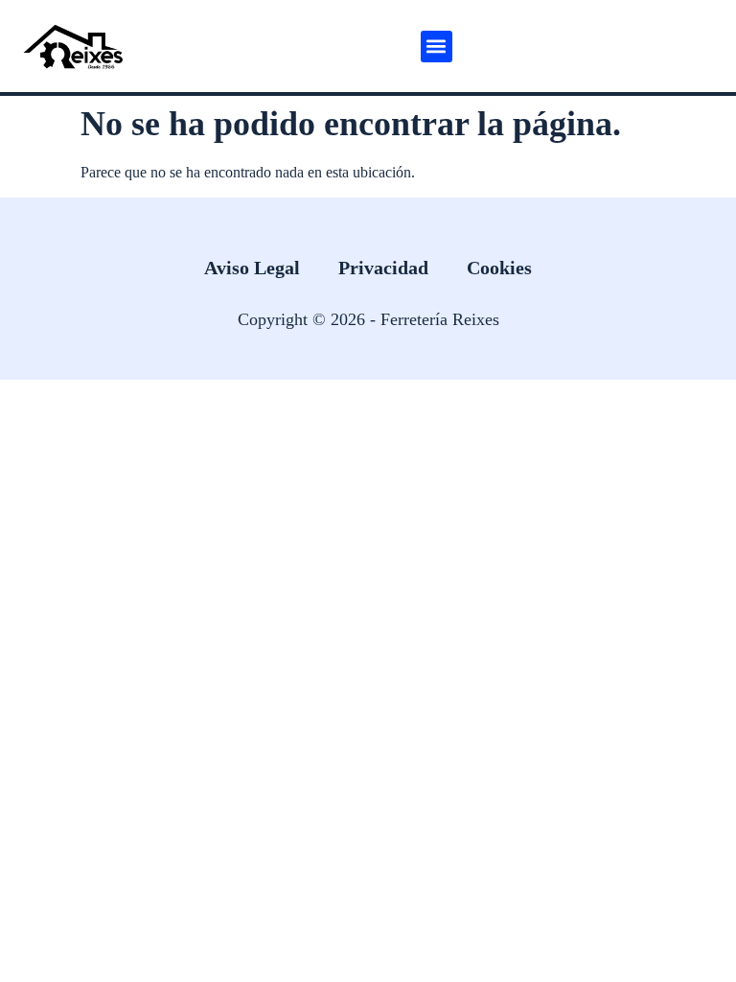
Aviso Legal (252, 267)
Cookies (499, 267)
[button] (436, 46)
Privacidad (383, 267)
